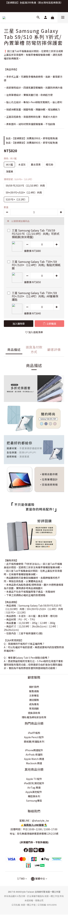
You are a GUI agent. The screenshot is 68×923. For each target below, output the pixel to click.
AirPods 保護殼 (34, 754)
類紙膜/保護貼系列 (34, 741)
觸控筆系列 (34, 796)
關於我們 (34, 687)
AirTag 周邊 (34, 787)
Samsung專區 (34, 800)
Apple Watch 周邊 (34, 759)
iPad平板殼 (34, 733)
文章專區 (34, 695)
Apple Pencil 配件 (34, 737)
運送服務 (34, 700)
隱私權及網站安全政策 (34, 717)
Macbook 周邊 (34, 763)
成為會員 (34, 704)
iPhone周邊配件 (34, 750)
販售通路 (34, 691)
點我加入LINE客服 (34, 825)
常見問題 (34, 708)
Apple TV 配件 (34, 779)
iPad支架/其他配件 (34, 783)
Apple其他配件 (34, 792)
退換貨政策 (34, 713)
